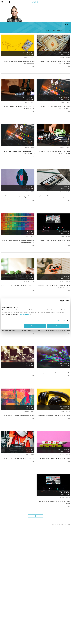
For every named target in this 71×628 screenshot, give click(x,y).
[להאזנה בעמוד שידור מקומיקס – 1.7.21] (17, 221)
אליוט (68, 27)
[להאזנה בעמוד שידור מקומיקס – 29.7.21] (17, 132)
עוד (35, 516)
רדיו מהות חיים (35, 2)
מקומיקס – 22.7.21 (64, 187)
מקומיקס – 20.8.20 (63, 364)
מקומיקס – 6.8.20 (64, 406)
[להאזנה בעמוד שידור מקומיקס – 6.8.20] (53, 396)
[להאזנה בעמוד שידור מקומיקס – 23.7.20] (53, 439)
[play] (6, 2)
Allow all (58, 326)
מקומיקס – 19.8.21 (64, 97)
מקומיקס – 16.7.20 (28, 449)
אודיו (69, 66)
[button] (69, 1)
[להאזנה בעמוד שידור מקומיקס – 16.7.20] (17, 439)
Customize (34, 326)
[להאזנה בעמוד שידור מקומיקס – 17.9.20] (53, 266)
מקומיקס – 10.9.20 (28, 276)
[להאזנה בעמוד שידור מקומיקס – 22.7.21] (53, 177)
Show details (62, 321)
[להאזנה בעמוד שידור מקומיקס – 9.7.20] (53, 482)
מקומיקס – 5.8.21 (64, 142)
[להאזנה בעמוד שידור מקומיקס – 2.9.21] (53, 42)
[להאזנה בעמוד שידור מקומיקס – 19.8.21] (53, 87)
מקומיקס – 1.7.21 (28, 231)
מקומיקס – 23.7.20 (63, 449)
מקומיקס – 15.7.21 (28, 187)
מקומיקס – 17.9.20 (64, 276)
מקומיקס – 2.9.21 (64, 52)
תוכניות (61, 524)
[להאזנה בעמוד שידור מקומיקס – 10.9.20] (17, 266)
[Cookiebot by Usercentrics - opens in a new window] (61, 301)
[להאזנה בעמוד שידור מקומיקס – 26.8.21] (17, 42)
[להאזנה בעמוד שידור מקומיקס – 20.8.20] (53, 354)
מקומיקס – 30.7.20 (28, 406)
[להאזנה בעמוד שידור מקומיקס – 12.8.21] (17, 87)
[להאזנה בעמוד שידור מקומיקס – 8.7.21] (53, 221)
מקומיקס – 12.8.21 (28, 97)
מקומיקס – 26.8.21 (28, 52)
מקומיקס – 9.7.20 (64, 492)
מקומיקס (67, 26)
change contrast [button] (10, 2)
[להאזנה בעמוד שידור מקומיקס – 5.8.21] (53, 132)
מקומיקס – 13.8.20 (28, 364)
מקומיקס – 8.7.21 (64, 231)
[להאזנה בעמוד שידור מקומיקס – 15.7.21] (17, 177)
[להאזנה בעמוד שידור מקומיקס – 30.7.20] (17, 396)
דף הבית (67, 524)
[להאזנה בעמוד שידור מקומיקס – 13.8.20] (17, 354)
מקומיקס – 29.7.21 (28, 142)
